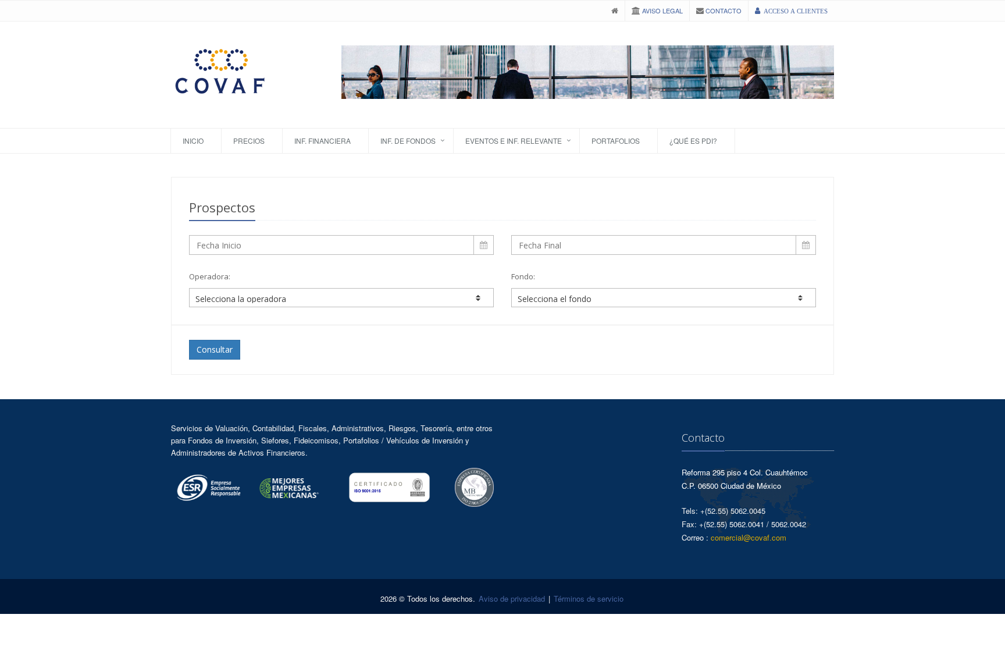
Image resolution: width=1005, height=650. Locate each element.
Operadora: (209, 276)
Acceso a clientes (796, 11)
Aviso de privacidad (512, 598)
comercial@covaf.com (748, 537)
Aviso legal (661, 10)
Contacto (723, 10)
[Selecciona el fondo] (663, 297)
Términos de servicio (588, 598)
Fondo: (523, 276)
